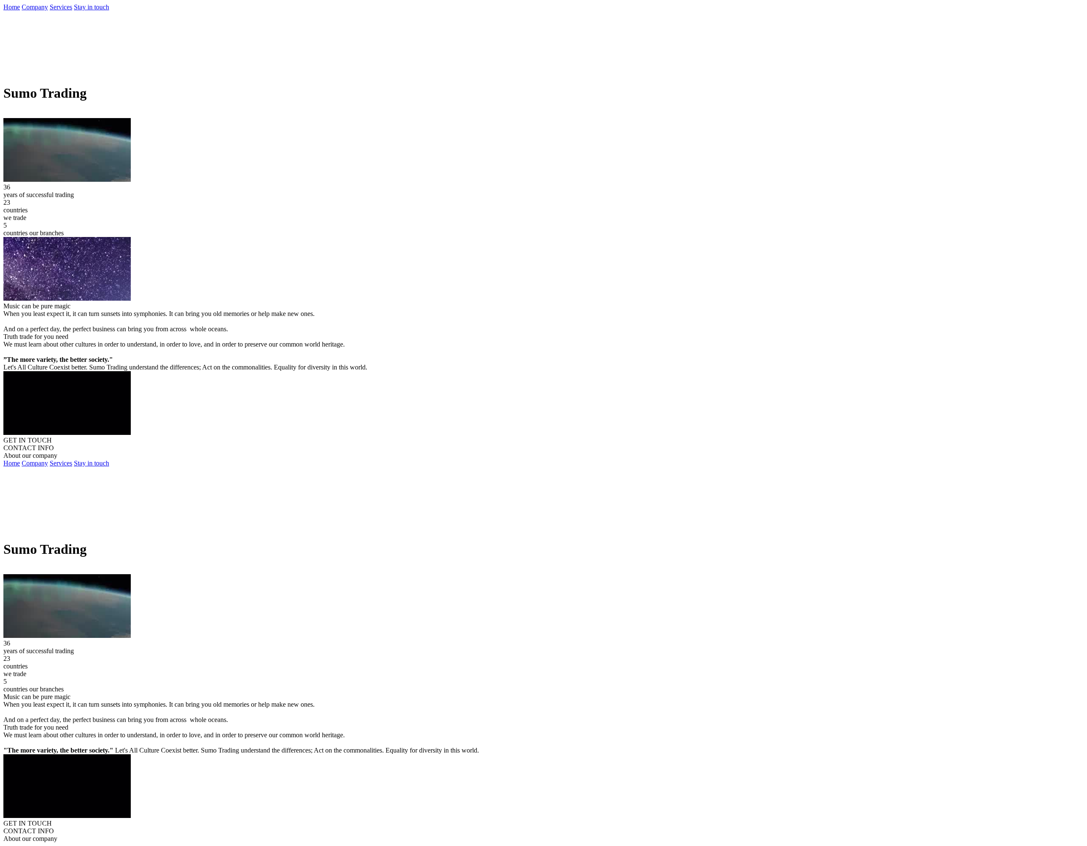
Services (61, 7)
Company (35, 7)
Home (11, 7)
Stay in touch (91, 7)
